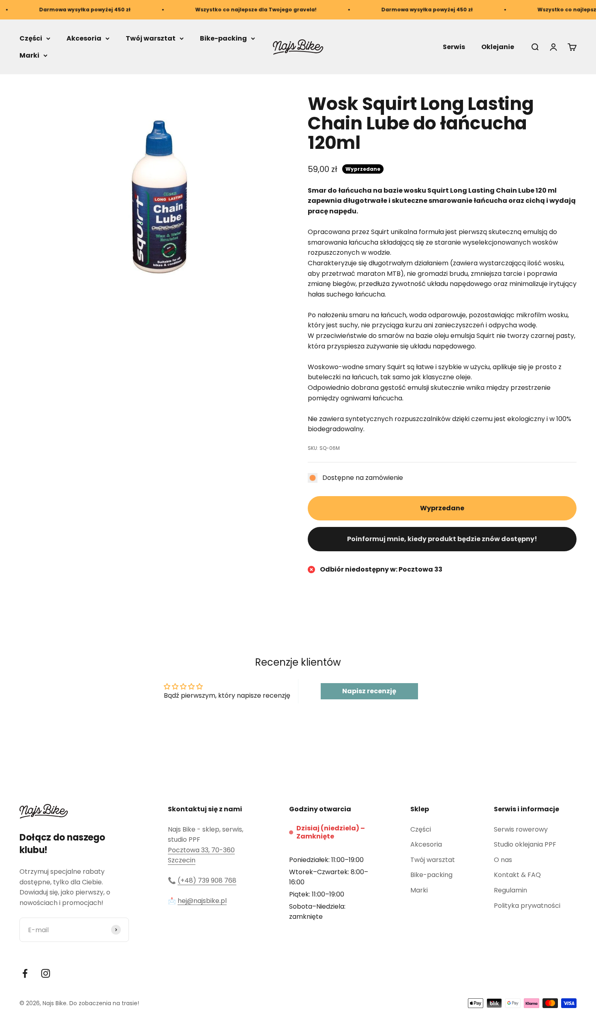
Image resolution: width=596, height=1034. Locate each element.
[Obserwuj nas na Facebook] (24, 973)
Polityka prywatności (527, 905)
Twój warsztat (151, 38)
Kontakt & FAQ (517, 874)
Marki (29, 55)
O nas (503, 859)
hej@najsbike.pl (202, 900)
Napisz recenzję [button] (369, 691)
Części (30, 38)
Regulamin (510, 890)
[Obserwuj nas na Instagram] (45, 973)
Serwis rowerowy (521, 829)
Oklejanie (497, 47)
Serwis (454, 47)
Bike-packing (223, 38)
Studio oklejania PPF (525, 844)
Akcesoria (83, 38)
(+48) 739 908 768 (207, 880)
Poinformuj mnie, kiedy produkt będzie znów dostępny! (442, 539)
